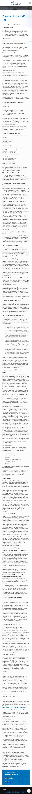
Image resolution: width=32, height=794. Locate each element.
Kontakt (6, 791)
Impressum (11, 791)
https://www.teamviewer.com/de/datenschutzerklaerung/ (14, 707)
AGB (25, 791)
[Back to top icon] (29, 791)
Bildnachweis (8, 792)
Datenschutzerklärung (19, 791)
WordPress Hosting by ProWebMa (19, 792)
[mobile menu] (30, 3)
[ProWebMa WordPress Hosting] (16, 3)
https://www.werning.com (10, 782)
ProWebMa (10, 789)
